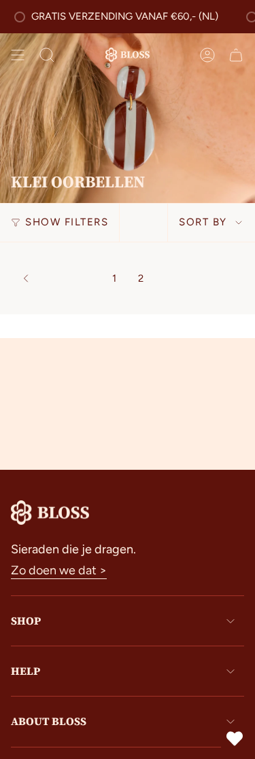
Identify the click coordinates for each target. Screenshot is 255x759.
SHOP (26, 620)
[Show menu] (17, 55)
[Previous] (58, 278)
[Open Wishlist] (234, 738)
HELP (25, 670)
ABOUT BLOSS (48, 721)
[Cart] (236, 55)
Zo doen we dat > (59, 570)
